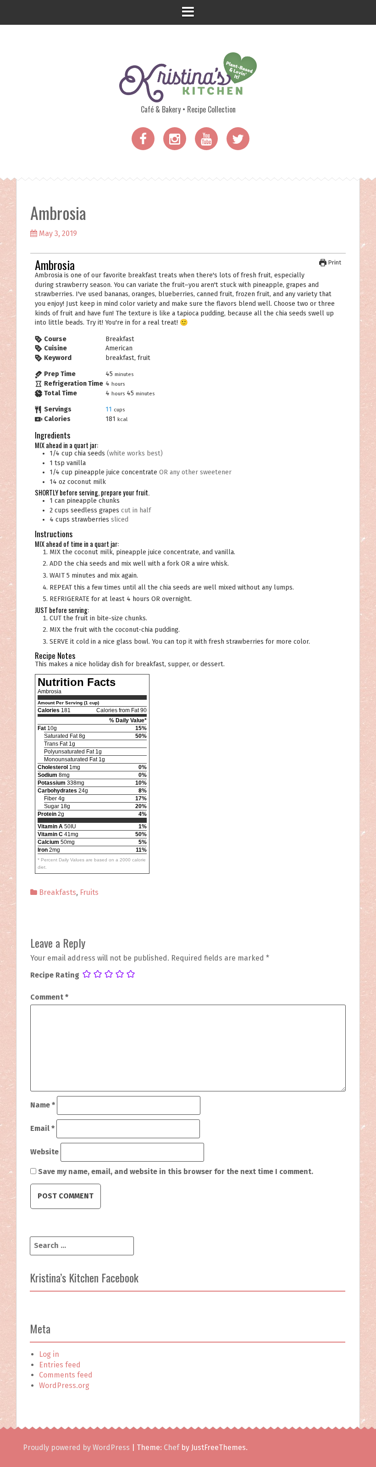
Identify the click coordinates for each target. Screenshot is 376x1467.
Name (42, 1105)
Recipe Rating (54, 975)
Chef (171, 1447)
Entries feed (60, 1364)
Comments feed (66, 1375)
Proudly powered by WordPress (76, 1447)
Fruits (89, 892)
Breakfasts (57, 892)
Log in (49, 1354)
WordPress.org (64, 1385)
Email (42, 1128)
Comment (49, 997)
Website (44, 1151)
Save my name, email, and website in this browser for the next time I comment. (175, 1171)
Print (333, 262)
